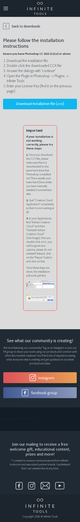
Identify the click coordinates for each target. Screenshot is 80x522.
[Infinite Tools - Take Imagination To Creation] (40, 8)
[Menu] (6, 8)
